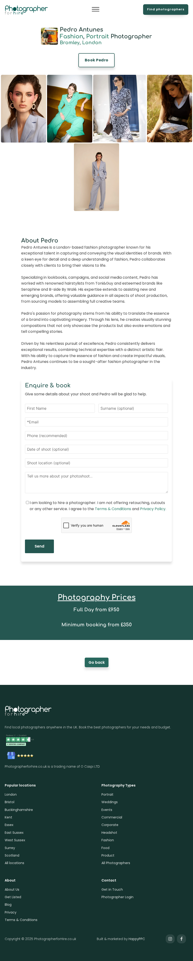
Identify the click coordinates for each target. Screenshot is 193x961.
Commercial (111, 817)
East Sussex (14, 832)
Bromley (70, 42)
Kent (8, 817)
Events (106, 809)
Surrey (10, 848)
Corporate (109, 824)
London (92, 42)
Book (97, 60)
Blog (8, 904)
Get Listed (13, 897)
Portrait (97, 36)
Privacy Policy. (153, 509)
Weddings (109, 802)
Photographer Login (117, 897)
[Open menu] (95, 9)
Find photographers (165, 9)
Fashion (71, 36)
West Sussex (15, 840)
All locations (14, 863)
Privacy (10, 912)
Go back (96, 662)
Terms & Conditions (113, 509)
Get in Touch (112, 889)
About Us (12, 889)
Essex (9, 824)
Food (105, 848)
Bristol (9, 802)
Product (107, 855)
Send (39, 546)
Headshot (109, 832)
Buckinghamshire (19, 809)
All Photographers (115, 863)
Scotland (12, 855)
